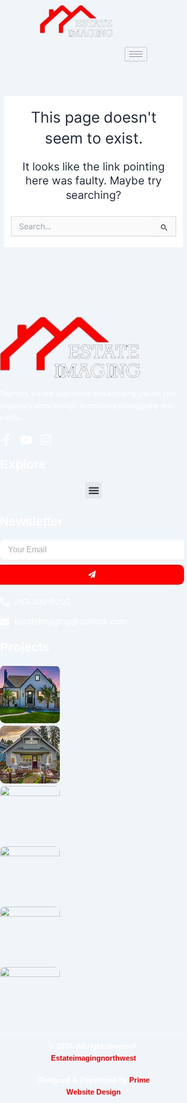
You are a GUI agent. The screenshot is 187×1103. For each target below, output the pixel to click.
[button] (93, 490)
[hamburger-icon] (136, 54)
